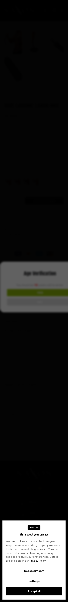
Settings (34, 580)
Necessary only (34, 570)
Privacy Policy (37, 560)
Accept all (34, 591)
